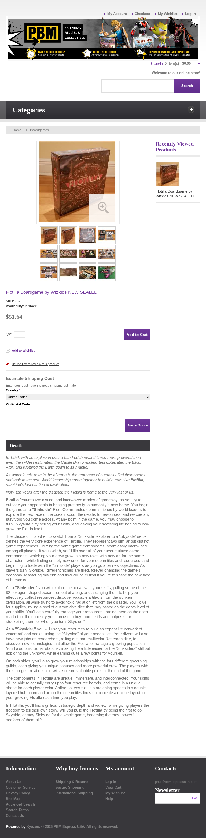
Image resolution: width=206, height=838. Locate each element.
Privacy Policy (18, 793)
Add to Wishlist (23, 351)
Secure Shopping (70, 787)
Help (109, 799)
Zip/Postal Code (18, 404)
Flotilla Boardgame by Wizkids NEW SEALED (175, 193)
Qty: (9, 334)
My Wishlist (167, 14)
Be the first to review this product (35, 364)
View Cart (113, 787)
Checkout (142, 14)
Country (12, 390)
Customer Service (20, 787)
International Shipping (74, 793)
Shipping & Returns (72, 782)
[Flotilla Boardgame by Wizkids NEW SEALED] (49, 228)
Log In (190, 14)
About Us (13, 782)
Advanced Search (20, 804)
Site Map (13, 799)
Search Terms (17, 810)
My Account (117, 14)
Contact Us (15, 816)
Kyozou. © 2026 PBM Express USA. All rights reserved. (72, 827)
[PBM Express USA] (103, 38)
